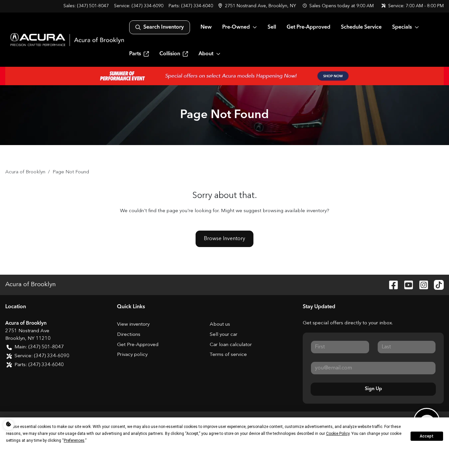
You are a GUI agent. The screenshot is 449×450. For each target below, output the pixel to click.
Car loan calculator (231, 344)
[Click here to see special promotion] (224, 76)
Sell (272, 27)
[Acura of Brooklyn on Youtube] (406, 284)
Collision (169, 54)
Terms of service (228, 354)
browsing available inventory (295, 211)
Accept (427, 436)
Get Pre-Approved (308, 27)
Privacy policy (132, 354)
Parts (135, 54)
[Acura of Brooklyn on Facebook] (390, 284)
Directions (128, 334)
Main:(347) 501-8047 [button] (39, 347)
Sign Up (373, 389)
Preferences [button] (74, 440)
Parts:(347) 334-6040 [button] (39, 364)
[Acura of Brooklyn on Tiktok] (436, 284)
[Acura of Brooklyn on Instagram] (421, 284)
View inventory (133, 324)
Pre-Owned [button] (236, 27)
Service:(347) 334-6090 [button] (41, 356)
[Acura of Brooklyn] (67, 39)
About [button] (206, 54)
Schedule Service (361, 27)
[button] (258, 6)
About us (220, 324)
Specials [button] (402, 27)
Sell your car (223, 334)
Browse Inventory (224, 238)
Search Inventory (163, 27)
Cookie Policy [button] (337, 433)
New (206, 27)
